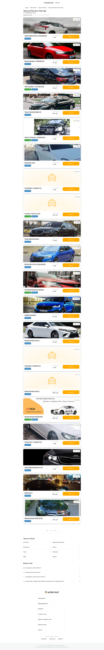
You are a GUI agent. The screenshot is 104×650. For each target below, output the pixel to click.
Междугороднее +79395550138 (34, 61)
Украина (60, 639)
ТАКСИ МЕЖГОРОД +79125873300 (35, 36)
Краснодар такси (29, 163)
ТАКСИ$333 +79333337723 (32, 188)
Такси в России (42, 7)
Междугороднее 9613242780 (33, 518)
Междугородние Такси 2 (32, 340)
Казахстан (52, 639)
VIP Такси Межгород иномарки (34, 290)
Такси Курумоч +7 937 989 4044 (34, 86)
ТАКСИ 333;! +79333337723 (33, 442)
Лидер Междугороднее (31, 239)
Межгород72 (28, 493)
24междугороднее (30, 315)
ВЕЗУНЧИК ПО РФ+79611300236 (34, 264)
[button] (50, 32)
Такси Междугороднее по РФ (33, 467)
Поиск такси (33, 7)
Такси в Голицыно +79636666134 (34, 137)
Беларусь (44, 639)
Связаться (71, 36)
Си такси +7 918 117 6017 (32, 213)
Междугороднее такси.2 (31, 391)
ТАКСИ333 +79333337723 (32, 366)
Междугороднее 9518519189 (33, 416)
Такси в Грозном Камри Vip (32, 112)
